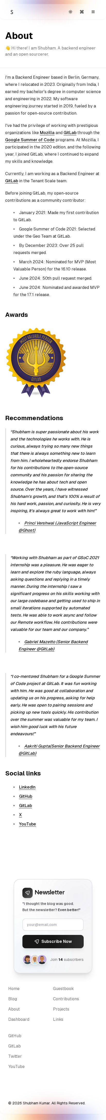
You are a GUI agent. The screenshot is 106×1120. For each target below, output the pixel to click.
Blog (12, 998)
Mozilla (47, 132)
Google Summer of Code (30, 139)
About (14, 1009)
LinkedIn (27, 787)
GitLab (70, 132)
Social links (23, 773)
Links (58, 1019)
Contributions (66, 998)
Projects (61, 1009)
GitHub (25, 796)
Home (14, 988)
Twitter (15, 1056)
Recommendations (34, 418)
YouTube (27, 824)
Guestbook (63, 988)
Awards (16, 314)
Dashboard (18, 1019)
